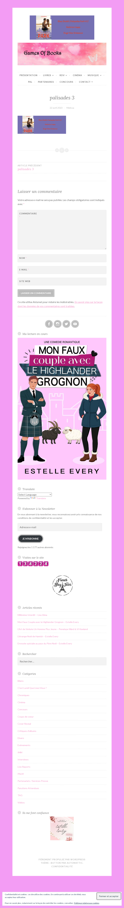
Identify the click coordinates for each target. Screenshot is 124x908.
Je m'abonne (30, 538)
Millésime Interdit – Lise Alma (32, 615)
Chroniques (23, 695)
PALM (21, 773)
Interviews (23, 759)
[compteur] (33, 565)
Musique (93, 75)
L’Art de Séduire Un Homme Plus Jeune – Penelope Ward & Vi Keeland (53, 629)
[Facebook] (49, 324)
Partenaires (46, 82)
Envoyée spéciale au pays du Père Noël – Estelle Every (45, 643)
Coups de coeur (26, 716)
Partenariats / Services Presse (33, 781)
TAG (20, 795)
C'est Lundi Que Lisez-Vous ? (32, 688)
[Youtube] (75, 324)
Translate (41, 498)
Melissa (70, 107)
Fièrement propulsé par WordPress (62, 859)
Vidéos (21, 802)
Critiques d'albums (27, 731)
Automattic (75, 863)
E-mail (24, 269)
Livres (47, 75)
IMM (20, 752)
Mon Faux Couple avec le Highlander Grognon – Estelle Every (48, 622)
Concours (66, 82)
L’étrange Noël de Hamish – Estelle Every (38, 636)
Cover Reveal (24, 723)
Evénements (24, 745)
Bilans (21, 680)
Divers (21, 738)
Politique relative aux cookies (86, 903)
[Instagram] (58, 324)
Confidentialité (62, 866)
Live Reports (24, 766)
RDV (62, 75)
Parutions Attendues (28, 788)
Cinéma (77, 75)
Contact (85, 82)
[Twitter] (66, 324)
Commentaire (27, 215)
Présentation (28, 75)
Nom (23, 258)
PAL (30, 82)
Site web (24, 281)
